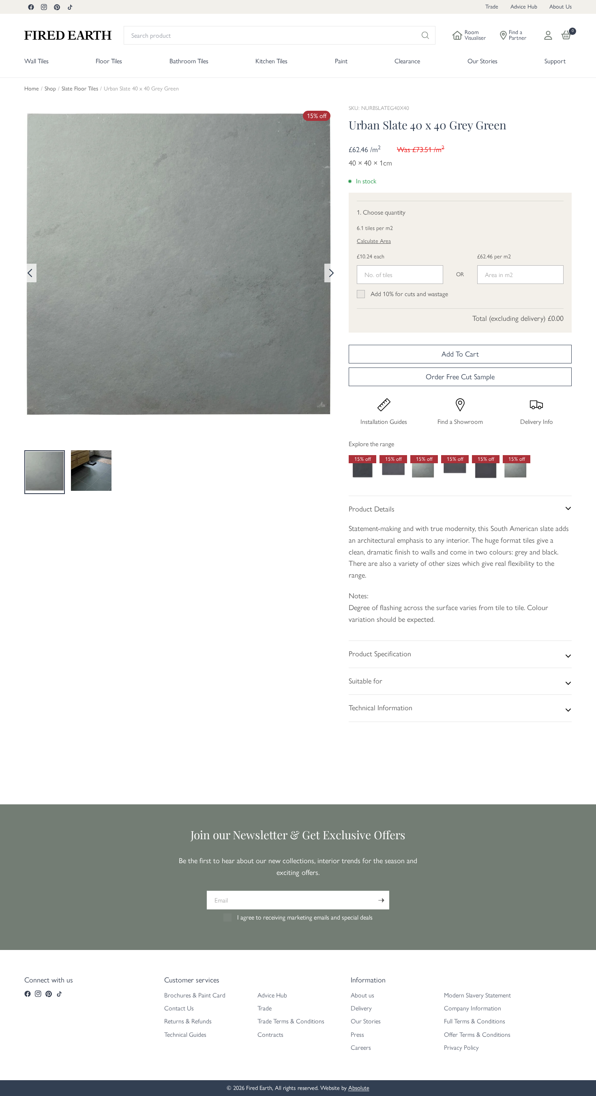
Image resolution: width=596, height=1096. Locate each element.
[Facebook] (30, 6)
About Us (560, 6)
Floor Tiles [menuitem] (109, 61)
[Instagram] (43, 6)
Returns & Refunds (188, 1021)
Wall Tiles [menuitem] (36, 61)
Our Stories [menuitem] (482, 61)
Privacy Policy (461, 1047)
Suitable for (365, 681)
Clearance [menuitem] (407, 61)
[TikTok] (69, 6)
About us (362, 995)
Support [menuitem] (555, 61)
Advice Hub (523, 6)
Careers (361, 1047)
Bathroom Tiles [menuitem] (188, 61)
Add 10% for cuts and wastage (409, 294)
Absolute (358, 1088)
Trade (491, 6)
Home (31, 89)
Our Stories (366, 1021)
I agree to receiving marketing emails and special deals (305, 917)
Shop (50, 89)
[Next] (330, 273)
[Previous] (30, 273)
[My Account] (548, 35)
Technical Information (380, 707)
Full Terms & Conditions (474, 1021)
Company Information (472, 1008)
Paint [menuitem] (341, 61)
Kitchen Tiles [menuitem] (271, 61)
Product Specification (380, 653)
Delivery (361, 1008)
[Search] (425, 35)
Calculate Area (374, 241)
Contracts (270, 1034)
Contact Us (179, 1008)
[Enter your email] (381, 900)
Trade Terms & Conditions (290, 1021)
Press (357, 1034)
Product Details (371, 509)
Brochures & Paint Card (194, 995)
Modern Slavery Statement (477, 995)
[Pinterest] (56, 6)
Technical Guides (185, 1034)
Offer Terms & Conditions (477, 1034)
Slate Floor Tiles (80, 89)
